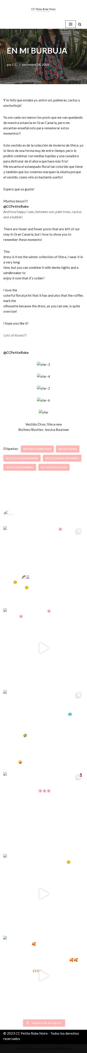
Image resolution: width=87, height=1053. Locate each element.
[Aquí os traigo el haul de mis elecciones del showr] (43, 976)
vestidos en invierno (20, 467)
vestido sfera (67, 448)
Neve (20, 1049)
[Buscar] (79, 24)
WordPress (62, 1049)
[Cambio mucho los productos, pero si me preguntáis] (43, 894)
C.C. (14, 64)
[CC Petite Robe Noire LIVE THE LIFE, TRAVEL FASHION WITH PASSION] (43, 9)
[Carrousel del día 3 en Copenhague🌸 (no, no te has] (43, 566)
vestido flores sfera (37, 448)
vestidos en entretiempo (62, 458)
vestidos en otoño (54, 467)
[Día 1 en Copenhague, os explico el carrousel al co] (43, 730)
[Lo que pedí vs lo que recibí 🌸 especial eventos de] (43, 648)
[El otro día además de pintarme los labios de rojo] (43, 812)
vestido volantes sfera (22, 458)
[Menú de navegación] (70, 24)
